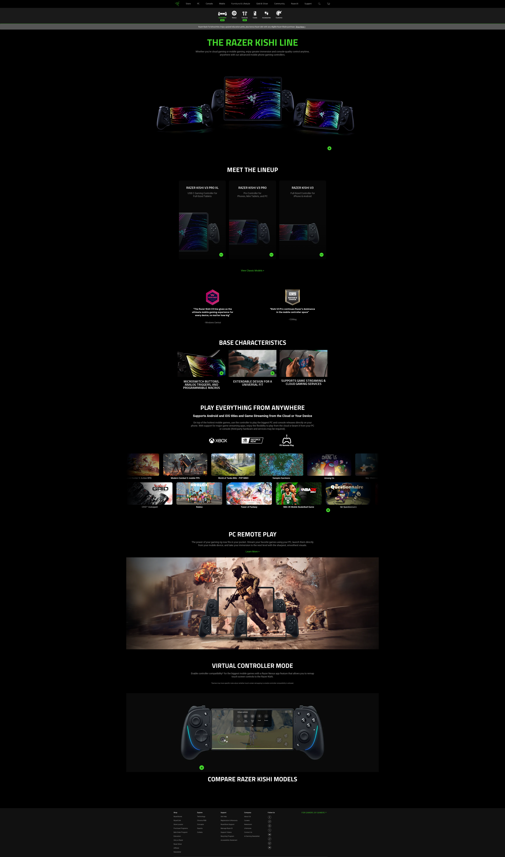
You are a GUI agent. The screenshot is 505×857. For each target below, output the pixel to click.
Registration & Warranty (229, 820)
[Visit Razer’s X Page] (269, 830)
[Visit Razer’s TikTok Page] (269, 839)
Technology (201, 816)
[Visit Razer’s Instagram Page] (269, 821)
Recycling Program (227, 836)
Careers (247, 820)
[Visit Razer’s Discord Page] (269, 847)
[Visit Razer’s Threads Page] (269, 826)
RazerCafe (177, 820)
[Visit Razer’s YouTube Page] (269, 834)
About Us (247, 816)
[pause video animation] (329, 148)
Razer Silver (178, 844)
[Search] (319, 3)
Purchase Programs (181, 828)
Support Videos (226, 832)
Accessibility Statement (229, 840)
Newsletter (177, 852)
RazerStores (178, 816)
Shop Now (300, 27)
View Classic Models (252, 270)
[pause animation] (328, 510)
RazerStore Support (227, 824)
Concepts (200, 824)
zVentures (247, 828)
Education (177, 836)
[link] (177, 3)
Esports (200, 828)
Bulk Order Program (181, 832)
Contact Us (248, 832)
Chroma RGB (201, 820)
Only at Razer (178, 840)
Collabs (200, 832)
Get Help (224, 816)
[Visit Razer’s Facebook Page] (269, 817)
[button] (328, 4)
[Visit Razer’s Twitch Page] (269, 843)
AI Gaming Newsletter (252, 836)
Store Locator (178, 824)
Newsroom (248, 824)
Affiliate (176, 848)
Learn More (252, 551)
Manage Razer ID (227, 828)
